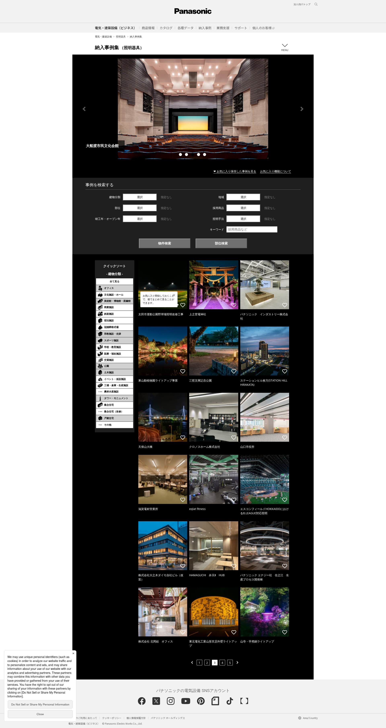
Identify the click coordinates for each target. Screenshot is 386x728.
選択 (140, 197)
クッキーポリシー (111, 718)
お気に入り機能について (275, 171)
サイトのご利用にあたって (82, 718)
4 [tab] (199, 155)
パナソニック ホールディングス (168, 718)
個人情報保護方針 (136, 718)
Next (302, 109)
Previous (84, 109)
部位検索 (221, 243)
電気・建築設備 (103, 36)
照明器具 (121, 36)
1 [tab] (181, 155)
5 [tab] (205, 155)
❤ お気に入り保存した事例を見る (235, 171)
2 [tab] (187, 155)
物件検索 (164, 243)
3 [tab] (193, 155)
